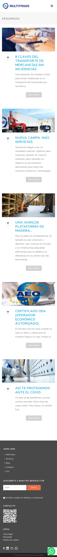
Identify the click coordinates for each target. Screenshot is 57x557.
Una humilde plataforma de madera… (29, 226)
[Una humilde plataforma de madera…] (28, 205)
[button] (51, 551)
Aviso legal (8, 534)
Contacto (10, 467)
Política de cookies (11, 540)
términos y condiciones (33, 497)
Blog (8, 463)
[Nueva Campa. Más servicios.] (28, 120)
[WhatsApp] (17, 549)
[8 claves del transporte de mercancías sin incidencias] (28, 39)
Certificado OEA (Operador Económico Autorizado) (30, 317)
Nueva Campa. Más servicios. (32, 140)
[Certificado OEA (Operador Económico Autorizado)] (28, 294)
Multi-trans (10, 454)
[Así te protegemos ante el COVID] (28, 371)
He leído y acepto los (24, 497)
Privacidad (7, 537)
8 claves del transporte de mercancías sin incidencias (29, 63)
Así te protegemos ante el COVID (32, 390)
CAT (8, 471)
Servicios (10, 459)
